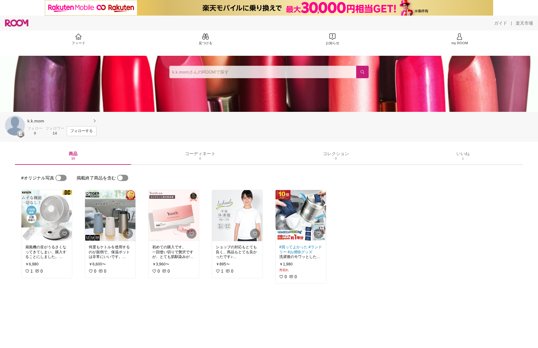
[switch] (61, 178)
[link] (46, 215)
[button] (15, 126)
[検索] (362, 72)
